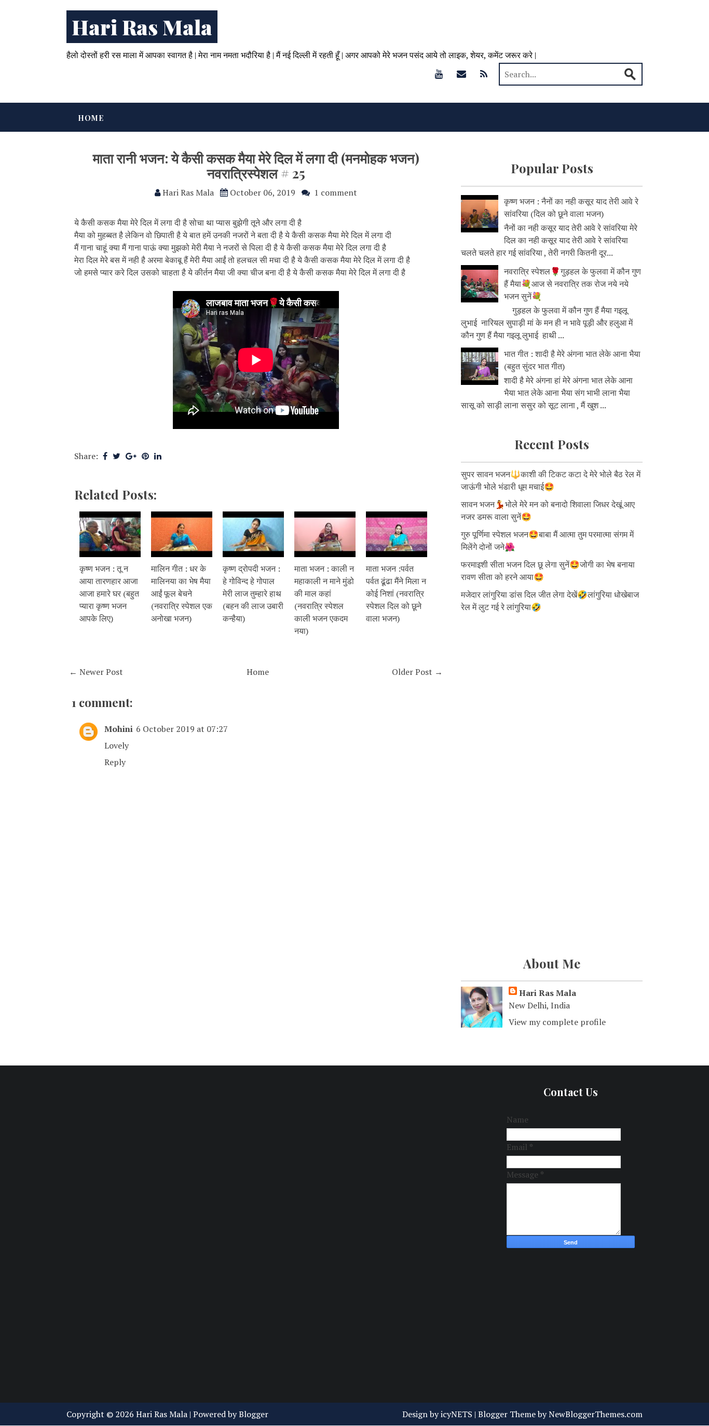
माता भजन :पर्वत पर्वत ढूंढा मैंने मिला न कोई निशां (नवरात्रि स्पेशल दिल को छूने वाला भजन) (396, 593)
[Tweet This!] (116, 456)
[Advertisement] (552, 703)
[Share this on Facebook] (105, 456)
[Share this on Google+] (131, 456)
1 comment (335, 192)
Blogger (253, 1414)
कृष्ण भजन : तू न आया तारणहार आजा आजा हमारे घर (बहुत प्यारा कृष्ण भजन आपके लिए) (109, 593)
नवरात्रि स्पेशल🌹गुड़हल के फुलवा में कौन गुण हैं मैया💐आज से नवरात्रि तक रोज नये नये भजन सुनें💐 (572, 284)
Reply (115, 762)
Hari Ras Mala (142, 26)
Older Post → (417, 671)
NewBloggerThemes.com (596, 1414)
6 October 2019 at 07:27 (182, 729)
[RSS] (484, 74)
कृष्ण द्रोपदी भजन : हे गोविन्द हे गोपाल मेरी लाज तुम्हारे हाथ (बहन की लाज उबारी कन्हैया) (253, 593)
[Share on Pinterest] (145, 456)
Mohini (118, 729)
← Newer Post (96, 671)
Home (91, 118)
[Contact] (461, 74)
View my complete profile (557, 1022)
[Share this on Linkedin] (158, 456)
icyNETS (456, 1414)
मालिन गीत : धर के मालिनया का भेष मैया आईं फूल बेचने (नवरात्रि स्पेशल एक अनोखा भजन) (181, 593)
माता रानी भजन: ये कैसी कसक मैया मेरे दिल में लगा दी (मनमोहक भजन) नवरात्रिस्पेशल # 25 (256, 165)
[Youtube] (439, 74)
